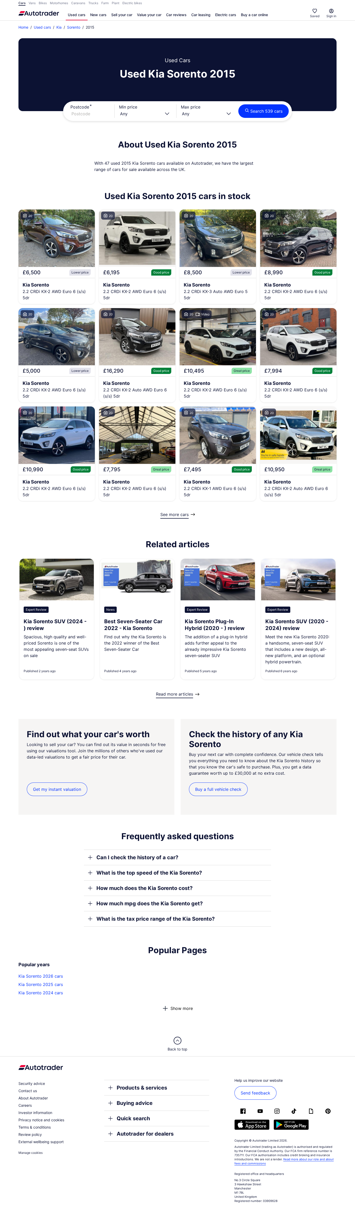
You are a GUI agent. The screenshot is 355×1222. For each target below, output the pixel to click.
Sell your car (121, 14)
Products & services (142, 1088)
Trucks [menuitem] (93, 3)
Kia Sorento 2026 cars (40, 976)
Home (23, 27)
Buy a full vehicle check (218, 789)
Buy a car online (254, 14)
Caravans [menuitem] (78, 3)
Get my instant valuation (57, 789)
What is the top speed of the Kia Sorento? (149, 873)
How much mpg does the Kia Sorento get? (149, 903)
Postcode (79, 107)
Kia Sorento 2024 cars (40, 992)
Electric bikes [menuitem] (132, 3)
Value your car (149, 14)
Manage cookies (30, 1153)
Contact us (27, 1091)
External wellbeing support (41, 1142)
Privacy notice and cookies (41, 1120)
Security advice (31, 1083)
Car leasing (201, 14)
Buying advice (135, 1103)
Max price (190, 107)
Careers (25, 1105)
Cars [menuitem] (21, 3)
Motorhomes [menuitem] (59, 3)
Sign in (331, 16)
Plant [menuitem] (115, 3)
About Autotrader (33, 1098)
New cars (98, 14)
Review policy (30, 1134)
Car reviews (176, 14)
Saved (314, 16)
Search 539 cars (266, 111)
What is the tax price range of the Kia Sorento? (155, 919)
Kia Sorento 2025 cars (40, 984)
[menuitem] (77, 15)
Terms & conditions (34, 1127)
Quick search (133, 1118)
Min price (128, 107)
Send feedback (255, 1093)
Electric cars (225, 14)
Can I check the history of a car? (137, 857)
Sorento (73, 27)
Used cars (77, 14)
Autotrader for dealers (145, 1134)
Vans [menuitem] (32, 3)
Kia (59, 27)
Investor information (35, 1112)
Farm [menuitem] (105, 3)
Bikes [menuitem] (43, 3)
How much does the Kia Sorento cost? (144, 888)
